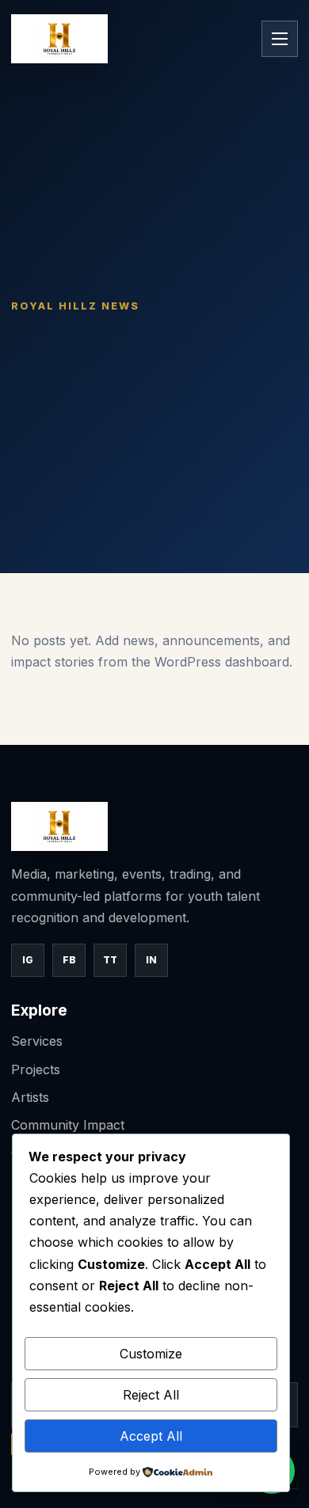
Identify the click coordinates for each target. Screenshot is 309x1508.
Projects (35, 1069)
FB (69, 960)
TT (110, 960)
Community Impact (67, 1125)
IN (151, 960)
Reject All (151, 1395)
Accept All (151, 1436)
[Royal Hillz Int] (59, 38)
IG (27, 960)
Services (37, 1041)
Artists (30, 1097)
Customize (151, 1354)
